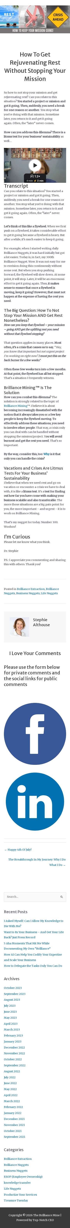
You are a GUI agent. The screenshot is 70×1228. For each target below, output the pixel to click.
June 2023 (10, 1011)
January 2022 (12, 1113)
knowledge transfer (17, 1182)
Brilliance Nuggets (16, 1165)
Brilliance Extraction (31, 589)
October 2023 (13, 988)
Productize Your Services (20, 1194)
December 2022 (14, 1047)
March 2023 (12, 1029)
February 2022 (13, 1107)
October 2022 (13, 1059)
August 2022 (12, 1071)
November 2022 (14, 1053)
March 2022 (12, 1101)
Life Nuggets (49, 593)
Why (47, 454)
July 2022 (10, 1077)
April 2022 (11, 1095)
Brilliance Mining (15, 406)
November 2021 (14, 1125)
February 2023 (13, 1035)
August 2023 (12, 999)
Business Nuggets (28, 593)
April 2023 (11, 1023)
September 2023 (14, 994)
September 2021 (14, 1137)
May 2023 (10, 1017)
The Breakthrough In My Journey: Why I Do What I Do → (37, 860)
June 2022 (10, 1083)
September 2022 (14, 1065)
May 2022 (10, 1089)
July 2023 (10, 1005)
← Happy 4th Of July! (18, 849)
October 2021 (13, 1131)
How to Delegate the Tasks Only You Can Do (33, 966)
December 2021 (14, 1119)
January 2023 (12, 1041)
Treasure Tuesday (16, 1200)
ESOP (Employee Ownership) (23, 1176)
